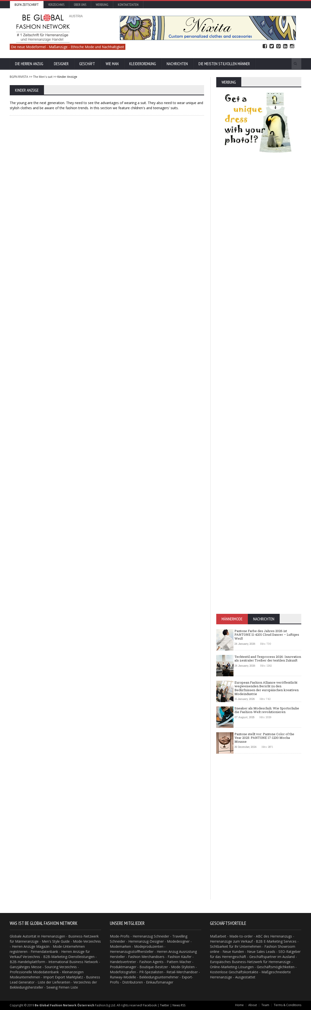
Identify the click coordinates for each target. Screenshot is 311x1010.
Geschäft (87, 63)
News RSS (179, 1005)
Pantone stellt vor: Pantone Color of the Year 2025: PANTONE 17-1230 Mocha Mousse (264, 738)
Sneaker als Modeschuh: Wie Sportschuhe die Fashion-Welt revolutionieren (266, 710)
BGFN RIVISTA (19, 77)
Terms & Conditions (287, 1005)
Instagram (292, 46)
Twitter (271, 46)
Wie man (112, 63)
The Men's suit (42, 77)
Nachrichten (177, 63)
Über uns (80, 4)
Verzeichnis (56, 4)
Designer (61, 63)
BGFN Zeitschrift (27, 4)
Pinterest (278, 46)
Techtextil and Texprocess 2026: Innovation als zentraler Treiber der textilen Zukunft (267, 658)
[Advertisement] (107, 154)
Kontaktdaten (128, 4)
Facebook (265, 46)
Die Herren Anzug (29, 63)
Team (265, 1005)
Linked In (285, 46)
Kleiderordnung (142, 63)
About (252, 1005)
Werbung (102, 4)
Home (239, 1005)
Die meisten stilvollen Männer (224, 63)
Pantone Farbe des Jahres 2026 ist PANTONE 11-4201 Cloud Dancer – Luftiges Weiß (266, 635)
